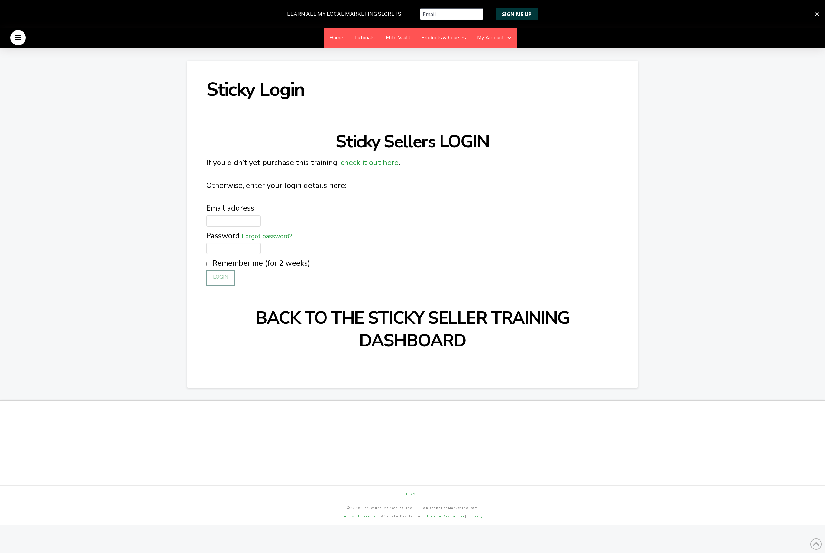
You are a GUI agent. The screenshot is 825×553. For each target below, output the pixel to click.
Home (412, 494)
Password (249, 236)
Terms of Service (359, 516)
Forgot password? (267, 236)
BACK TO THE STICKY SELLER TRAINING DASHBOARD (413, 329)
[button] (18, 37)
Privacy (475, 516)
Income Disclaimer (446, 516)
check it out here (370, 162)
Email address (230, 208)
